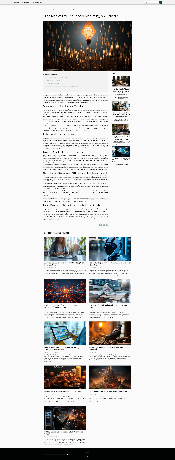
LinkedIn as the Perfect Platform (54, 80)
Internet (17, 2)
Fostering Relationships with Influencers (56, 83)
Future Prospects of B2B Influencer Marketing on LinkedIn (61, 89)
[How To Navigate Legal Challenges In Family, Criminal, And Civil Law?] (121, 129)
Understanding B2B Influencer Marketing (56, 77)
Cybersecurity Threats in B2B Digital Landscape (108, 391)
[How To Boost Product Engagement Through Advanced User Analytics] (65, 333)
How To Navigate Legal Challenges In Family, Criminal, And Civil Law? (121, 138)
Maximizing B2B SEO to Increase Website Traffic (63, 391)
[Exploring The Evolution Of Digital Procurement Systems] (121, 151)
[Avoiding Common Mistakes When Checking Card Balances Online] (65, 248)
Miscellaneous (37, 2)
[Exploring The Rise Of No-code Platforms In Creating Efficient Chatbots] (65, 291)
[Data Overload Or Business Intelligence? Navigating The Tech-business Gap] (121, 106)
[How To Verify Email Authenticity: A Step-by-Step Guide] (110, 291)
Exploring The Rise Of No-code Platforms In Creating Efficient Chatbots (61, 306)
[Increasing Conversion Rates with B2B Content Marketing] (110, 333)
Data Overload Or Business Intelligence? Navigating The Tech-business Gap (121, 114)
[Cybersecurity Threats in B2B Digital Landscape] (110, 377)
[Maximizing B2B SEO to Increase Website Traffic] (65, 377)
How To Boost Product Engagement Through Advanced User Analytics (62, 349)
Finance (8, 2)
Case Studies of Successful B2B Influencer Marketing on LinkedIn (63, 86)
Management (26, 2)
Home (44, 9)
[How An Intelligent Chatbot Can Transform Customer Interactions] (110, 248)
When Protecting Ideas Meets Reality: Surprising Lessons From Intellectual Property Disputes (121, 90)
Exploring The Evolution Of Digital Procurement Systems (121, 159)
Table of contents (51, 74)
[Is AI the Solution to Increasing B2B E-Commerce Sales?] (65, 417)
